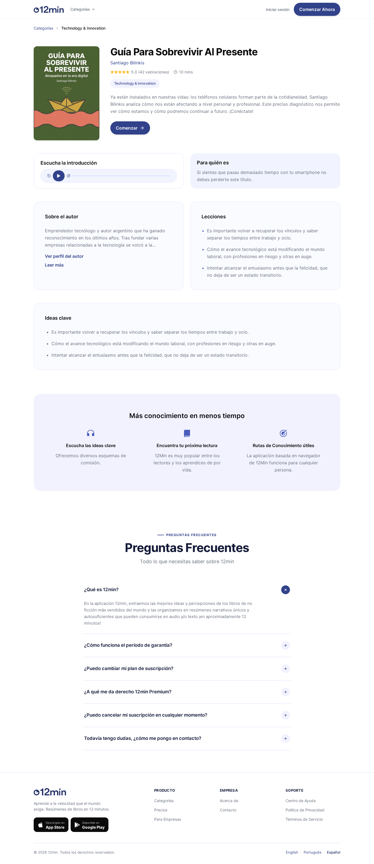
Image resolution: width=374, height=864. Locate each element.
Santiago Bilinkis (127, 62)
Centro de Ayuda (301, 800)
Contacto (228, 810)
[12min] (49, 9)
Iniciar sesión (277, 9)
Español (333, 852)
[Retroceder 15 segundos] (49, 176)
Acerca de (229, 800)
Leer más (54, 265)
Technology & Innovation (135, 83)
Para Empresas (167, 819)
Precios (160, 810)
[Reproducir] (59, 175)
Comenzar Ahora (317, 9)
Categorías (80, 9)
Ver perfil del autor (64, 256)
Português (312, 852)
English (292, 852)
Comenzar (126, 128)
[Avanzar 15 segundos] (68, 176)
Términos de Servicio (304, 819)
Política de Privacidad (305, 810)
